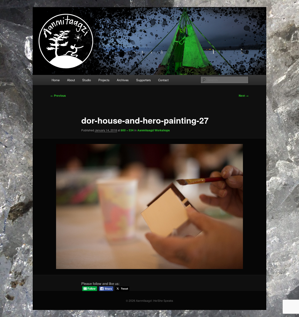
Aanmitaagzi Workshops (153, 130)
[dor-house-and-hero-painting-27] (149, 206)
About (71, 80)
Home (56, 80)
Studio (86, 80)
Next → (244, 95)
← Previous (58, 95)
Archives (123, 80)
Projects (104, 80)
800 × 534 (127, 130)
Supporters (143, 80)
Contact (163, 80)
